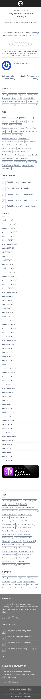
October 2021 (7, 432)
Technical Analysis (32, 53)
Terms (13, 693)
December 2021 (8, 424)
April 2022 (5, 408)
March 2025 (6, 268)
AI (32, 118)
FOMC (20, 98)
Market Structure (21, 145)
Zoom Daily (24, 11)
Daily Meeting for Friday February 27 (20, 194)
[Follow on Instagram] (7, 617)
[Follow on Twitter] (11, 617)
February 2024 (7, 320)
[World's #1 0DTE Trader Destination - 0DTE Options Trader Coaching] (20, 3)
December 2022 (8, 376)
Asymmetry (14, 53)
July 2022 (5, 396)
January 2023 (7, 372)
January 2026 (7, 228)
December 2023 (8, 328)
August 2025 (6, 248)
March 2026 (6, 220)
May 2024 (5, 308)
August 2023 (6, 344)
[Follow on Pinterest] (18, 617)
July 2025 (5, 252)
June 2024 (5, 304)
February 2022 (7, 416)
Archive (16, 11)
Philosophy (28, 148)
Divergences (6, 98)
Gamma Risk (6, 135)
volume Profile (6, 168)
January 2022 (7, 420)
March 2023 (6, 364)
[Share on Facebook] (15, 44)
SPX (36, 101)
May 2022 (5, 404)
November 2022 (8, 380)
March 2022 (6, 412)
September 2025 (8, 244)
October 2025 (7, 240)
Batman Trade (12, 95)
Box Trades (30, 121)
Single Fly (30, 101)
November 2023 (8, 332)
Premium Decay (20, 101)
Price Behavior (6, 151)
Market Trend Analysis (9, 148)
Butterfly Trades (33, 95)
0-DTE (4, 95)
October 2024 (7, 288)
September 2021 (8, 436)
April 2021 (5, 456)
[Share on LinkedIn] (30, 44)
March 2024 (6, 316)
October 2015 (7, 460)
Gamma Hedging (31, 131)
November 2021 (8, 428)
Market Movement (30, 141)
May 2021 (5, 452)
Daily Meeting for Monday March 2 (19, 182)
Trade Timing (26, 55)
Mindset (20, 148)
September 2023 (8, 340)
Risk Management (7, 155)
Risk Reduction (19, 155)
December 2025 (8, 232)
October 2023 (7, 336)
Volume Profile (33, 105)
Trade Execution (16, 55)
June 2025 (5, 256)
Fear (3, 131)
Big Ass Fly (22, 53)
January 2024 (7, 324)
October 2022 (7, 384)
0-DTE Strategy (25, 118)
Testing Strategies (21, 158)
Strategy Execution (32, 155)
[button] (3, 3)
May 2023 (5, 356)
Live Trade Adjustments (9, 138)
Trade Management (20, 162)
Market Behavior (24, 138)
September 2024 (8, 292)
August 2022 (6, 392)
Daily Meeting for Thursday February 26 (22, 200)
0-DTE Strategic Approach (10, 118)
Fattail (34, 128)
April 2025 (5, 264)
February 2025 (7, 272)
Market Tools (32, 145)
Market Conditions (7, 141)
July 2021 (5, 444)
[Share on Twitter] (18, 44)
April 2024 (5, 312)
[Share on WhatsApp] (11, 44)
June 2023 (5, 352)
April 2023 (5, 360)
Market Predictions (8, 145)
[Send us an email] (15, 617)
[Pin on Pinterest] (26, 44)
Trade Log (5, 105)
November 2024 (8, 284)
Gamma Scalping (29, 98)
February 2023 (7, 368)
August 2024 (6, 296)
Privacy (20, 693)
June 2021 (5, 448)
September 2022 (8, 388)
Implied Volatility (17, 135)
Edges (14, 98)
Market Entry (19, 141)
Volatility (24, 105)
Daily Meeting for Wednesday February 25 (22, 206)
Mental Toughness (7, 101)
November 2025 (8, 236)
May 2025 (5, 260)
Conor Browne (30, 22)
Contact (27, 693)
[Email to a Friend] (22, 44)
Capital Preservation (15, 125)
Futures (15, 131)
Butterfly (4, 125)
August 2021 (6, 440)
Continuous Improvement (9, 128)
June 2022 (5, 400)
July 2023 (5, 348)
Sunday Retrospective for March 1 (19, 188)
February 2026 (7, 224)
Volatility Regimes (27, 165)
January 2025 (7, 276)
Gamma (22, 131)
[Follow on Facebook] (3, 617)
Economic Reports (25, 128)
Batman (13, 121)
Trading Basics (14, 105)
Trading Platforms (7, 165)
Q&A (28, 151)
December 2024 (8, 280)
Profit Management (19, 151)
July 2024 (5, 300)
